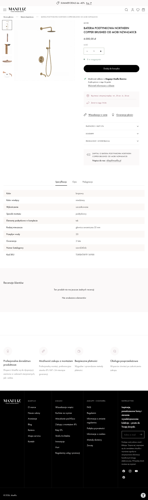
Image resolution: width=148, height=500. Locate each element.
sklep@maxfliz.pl (113, 160)
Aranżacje (32, 418)
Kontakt (31, 441)
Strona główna (8, 17)
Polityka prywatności (96, 428)
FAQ (89, 407)
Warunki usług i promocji (50, 380)
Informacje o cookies (96, 433)
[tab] (7, 37)
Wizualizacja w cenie (97, 114)
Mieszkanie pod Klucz (65, 418)
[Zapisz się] (141, 434)
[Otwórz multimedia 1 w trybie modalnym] (69, 25)
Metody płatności (117, 380)
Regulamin (91, 412)
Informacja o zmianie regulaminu (96, 420)
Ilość (86, 45)
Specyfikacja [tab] (61, 181)
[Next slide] (7, 74)
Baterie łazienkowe (27, 17)
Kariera (31, 430)
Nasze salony (81, 376)
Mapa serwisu (34, 435)
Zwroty (90, 445)
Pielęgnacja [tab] (88, 181)
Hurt (57, 447)
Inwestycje (60, 441)
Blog (30, 424)
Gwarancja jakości (124, 114)
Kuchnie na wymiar (63, 412)
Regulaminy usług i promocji (67, 452)
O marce (7, 388)
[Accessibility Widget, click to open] (143, 495)
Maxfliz (14, 495)
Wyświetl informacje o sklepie (101, 85)
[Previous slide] (7, 24)
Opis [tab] (74, 181)
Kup (87, 3)
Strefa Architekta (62, 435)
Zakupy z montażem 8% (66, 424)
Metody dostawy (94, 439)
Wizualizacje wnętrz (64, 407)
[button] (5, 10)
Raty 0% (59, 430)
